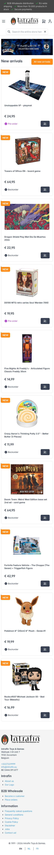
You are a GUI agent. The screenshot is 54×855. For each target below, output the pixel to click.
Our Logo (9, 784)
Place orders (11, 799)
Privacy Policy (12, 818)
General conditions (14, 814)
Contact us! (10, 832)
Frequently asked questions (18, 811)
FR (37, 848)
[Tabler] (24, 21)
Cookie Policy (11, 822)
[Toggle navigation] (3, 21)
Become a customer (14, 796)
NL (29, 848)
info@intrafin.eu (9, 767)
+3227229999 (8, 764)
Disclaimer (10, 825)
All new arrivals (42, 61)
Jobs (7, 829)
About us (9, 781)
